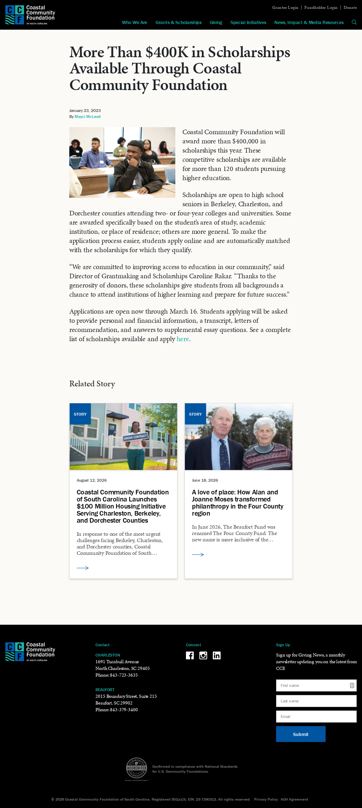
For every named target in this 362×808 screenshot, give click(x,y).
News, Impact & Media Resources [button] (308, 22)
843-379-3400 (124, 709)
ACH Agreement (294, 799)
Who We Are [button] (134, 22)
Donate (350, 7)
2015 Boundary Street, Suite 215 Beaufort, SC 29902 (126, 699)
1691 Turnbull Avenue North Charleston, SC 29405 (122, 665)
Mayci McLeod (87, 116)
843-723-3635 (124, 675)
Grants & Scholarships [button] (179, 22)
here (183, 339)
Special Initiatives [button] (248, 22)
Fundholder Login (321, 7)
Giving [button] (216, 22)
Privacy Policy (266, 799)
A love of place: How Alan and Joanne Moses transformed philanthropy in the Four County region (238, 502)
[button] (354, 22)
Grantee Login (285, 7)
